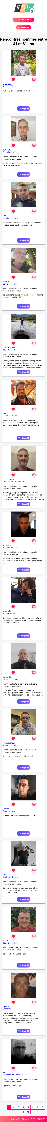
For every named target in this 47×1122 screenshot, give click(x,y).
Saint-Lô (6, 679)
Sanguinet (7, 152)
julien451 (7, 611)
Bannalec (7, 284)
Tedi (5, 1072)
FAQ (13, 1119)
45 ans (17, 745)
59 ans (24, 1074)
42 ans (17, 416)
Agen (5, 811)
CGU (18, 1119)
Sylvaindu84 (8, 479)
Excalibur (7, 84)
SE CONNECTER (23, 27)
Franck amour (9, 743)
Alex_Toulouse (9, 347)
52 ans (15, 1009)
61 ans (13, 86)
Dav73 (5, 216)
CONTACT (41, 1119)
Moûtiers (6, 218)
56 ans (15, 284)
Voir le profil (23, 108)
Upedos (6, 1006)
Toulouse (7, 350)
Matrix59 (7, 545)
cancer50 (7, 677)
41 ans (15, 218)
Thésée (6, 86)
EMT (5, 874)
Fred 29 (6, 281)
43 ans (24, 481)
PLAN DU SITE (28, 1119)
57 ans (16, 152)
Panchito (7, 809)
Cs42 (5, 413)
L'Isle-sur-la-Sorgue (11, 481)
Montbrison (8, 416)
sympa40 (7, 150)
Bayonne (6, 547)
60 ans (15, 877)
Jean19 (6, 940)
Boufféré (6, 877)
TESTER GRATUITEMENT (24, 20)
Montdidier (7, 745)
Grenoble (7, 1009)
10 (28, 1112)
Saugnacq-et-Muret (11, 1074)
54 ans (15, 350)
